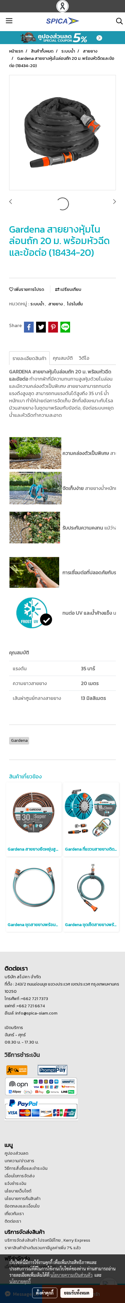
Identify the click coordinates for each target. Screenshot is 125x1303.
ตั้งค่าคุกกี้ (44, 1292)
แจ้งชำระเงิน (15, 1183)
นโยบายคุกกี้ (20, 1281)
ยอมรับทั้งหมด (77, 1292)
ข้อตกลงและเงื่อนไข (22, 1206)
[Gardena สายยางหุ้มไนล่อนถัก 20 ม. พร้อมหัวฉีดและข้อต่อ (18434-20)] (62, 133)
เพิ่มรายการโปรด (28, 289)
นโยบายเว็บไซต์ (18, 1191)
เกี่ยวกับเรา (14, 1214)
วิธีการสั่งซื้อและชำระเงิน (26, 1168)
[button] (117, 21)
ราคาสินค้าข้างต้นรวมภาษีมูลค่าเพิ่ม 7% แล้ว (43, 1248)
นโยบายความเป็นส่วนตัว (71, 1275)
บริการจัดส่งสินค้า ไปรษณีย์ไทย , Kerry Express (47, 1240)
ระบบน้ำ (37, 304)
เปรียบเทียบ (70, 289)
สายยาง (56, 304)
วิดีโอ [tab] (84, 358)
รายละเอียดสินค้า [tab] (29, 358)
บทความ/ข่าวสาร (19, 1161)
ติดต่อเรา (13, 1221)
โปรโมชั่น (75, 304)
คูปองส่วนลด (16, 1153)
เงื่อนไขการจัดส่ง (20, 1176)
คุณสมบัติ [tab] (63, 358)
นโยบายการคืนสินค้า (22, 1198)
